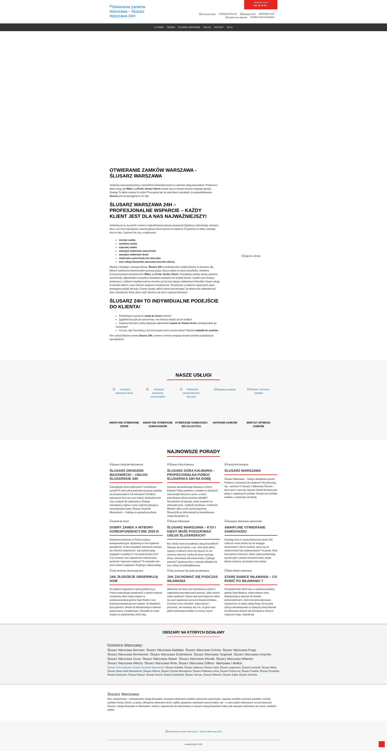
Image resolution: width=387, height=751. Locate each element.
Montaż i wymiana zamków (259, 424)
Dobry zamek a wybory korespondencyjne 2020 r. (134, 529)
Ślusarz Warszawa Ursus (124, 658)
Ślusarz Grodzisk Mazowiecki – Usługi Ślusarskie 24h (129, 475)
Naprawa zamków (225, 422)
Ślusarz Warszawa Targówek (213, 654)
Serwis (171, 27)
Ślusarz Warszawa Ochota (203, 650)
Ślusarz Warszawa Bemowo (126, 650)
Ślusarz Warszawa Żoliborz (196, 663)
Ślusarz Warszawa (242, 470)
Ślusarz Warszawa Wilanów (234, 658)
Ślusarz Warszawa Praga (239, 650)
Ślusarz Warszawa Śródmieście (171, 654)
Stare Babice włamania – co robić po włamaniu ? (250, 579)
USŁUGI (207, 27)
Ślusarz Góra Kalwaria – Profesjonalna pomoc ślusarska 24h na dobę (191, 475)
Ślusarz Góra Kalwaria (119, 667)
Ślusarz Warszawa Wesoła (197, 658)
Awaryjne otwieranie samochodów (158, 424)
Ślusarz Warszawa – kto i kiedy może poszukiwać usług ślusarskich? (191, 531)
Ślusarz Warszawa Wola (160, 663)
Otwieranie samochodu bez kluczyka (191, 424)
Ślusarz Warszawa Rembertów (127, 654)
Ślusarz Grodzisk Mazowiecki (148, 667)
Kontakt (219, 27)
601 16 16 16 (260, 5)
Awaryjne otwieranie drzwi (124, 424)
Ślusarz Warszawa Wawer (159, 658)
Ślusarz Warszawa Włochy (125, 663)
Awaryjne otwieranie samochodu (244, 529)
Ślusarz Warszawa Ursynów (252, 654)
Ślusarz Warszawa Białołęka (165, 650)
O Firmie (159, 27)
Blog (230, 27)
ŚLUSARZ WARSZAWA (189, 27)
